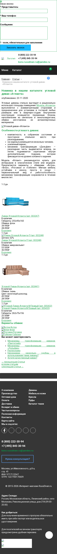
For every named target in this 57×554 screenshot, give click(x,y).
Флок (12, 329)
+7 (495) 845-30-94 (27, 58)
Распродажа (14, 350)
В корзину (6, 230)
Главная (6, 79)
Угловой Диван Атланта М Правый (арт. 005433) (26, 308)
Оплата (5, 400)
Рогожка (17, 332)
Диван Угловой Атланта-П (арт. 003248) (21, 240)
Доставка (7, 404)
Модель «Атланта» (45, 105)
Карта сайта (8, 421)
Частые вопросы (11, 410)
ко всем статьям (10, 364)
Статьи (15, 79)
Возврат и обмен (10, 407)
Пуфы (32, 400)
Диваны (33, 390)
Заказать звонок (15, 47)
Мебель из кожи (37, 393)
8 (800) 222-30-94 (27, 55)
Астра (13, 327)
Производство (9, 393)
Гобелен (17, 334)
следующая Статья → (13, 366)
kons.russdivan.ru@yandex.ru (34, 62)
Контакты (7, 417)
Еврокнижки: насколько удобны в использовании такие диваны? (31, 354)
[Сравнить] (48, 70)
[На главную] (10, 58)
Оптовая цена (9, 397)
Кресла (32, 397)
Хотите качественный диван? (22, 358)
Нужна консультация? (17, 459)
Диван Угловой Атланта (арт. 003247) (20, 216)
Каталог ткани (36, 404)
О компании (8, 390)
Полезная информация (14, 414)
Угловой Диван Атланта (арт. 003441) (20, 286)
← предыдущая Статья (13, 362)
